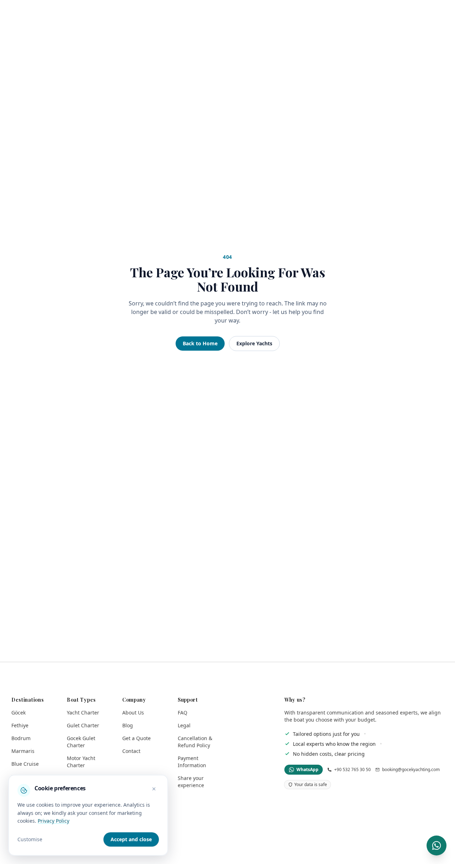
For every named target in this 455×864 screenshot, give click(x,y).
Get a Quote (136, 738)
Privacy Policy (53, 820)
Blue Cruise (25, 763)
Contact (131, 751)
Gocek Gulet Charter (81, 742)
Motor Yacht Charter (81, 762)
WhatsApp (307, 769)
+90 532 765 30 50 (352, 770)
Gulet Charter (83, 725)
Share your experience (191, 782)
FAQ (182, 712)
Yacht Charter (83, 712)
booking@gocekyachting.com (411, 770)
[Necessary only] (154, 789)
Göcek (18, 712)
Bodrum (21, 738)
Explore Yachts (254, 343)
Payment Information (192, 762)
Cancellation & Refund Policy (195, 742)
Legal (184, 725)
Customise (29, 839)
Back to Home (200, 343)
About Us (133, 712)
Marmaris (22, 751)
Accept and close (131, 839)
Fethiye (19, 725)
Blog (127, 725)
